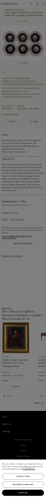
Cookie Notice (29, 469)
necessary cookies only (23, 484)
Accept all (22, 493)
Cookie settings (23, 476)
